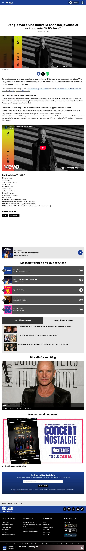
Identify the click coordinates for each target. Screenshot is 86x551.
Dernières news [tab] (22, 320)
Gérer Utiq (65, 543)
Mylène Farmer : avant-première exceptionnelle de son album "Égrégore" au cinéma (44, 326)
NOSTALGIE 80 (18, 308)
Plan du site (9, 543)
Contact (16, 543)
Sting (5, 405)
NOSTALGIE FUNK (19, 299)
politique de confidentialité (25, 490)
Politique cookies (39, 543)
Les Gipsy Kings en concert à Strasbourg (14, 466)
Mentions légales (24, 543)
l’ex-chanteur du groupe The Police (38, 89)
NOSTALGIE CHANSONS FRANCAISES (26, 253)
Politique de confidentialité (53, 543)
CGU (32, 543)
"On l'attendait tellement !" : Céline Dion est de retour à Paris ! (38, 335)
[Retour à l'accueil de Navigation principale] (9, 3)
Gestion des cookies (75, 543)
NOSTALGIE (17, 269)
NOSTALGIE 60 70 (18, 289)
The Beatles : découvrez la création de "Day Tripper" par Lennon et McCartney (43, 344)
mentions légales (16, 490)
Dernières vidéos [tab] (63, 320)
